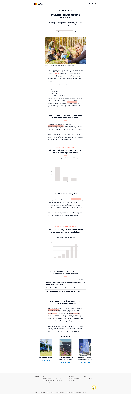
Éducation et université (47, 383)
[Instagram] (91, 378)
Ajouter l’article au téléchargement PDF (65, 31)
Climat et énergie (59, 380)
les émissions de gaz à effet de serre (55, 126)
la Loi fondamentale (52, 313)
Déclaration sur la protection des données (47, 392)
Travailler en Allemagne (47, 382)
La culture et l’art (72, 380)
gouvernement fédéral (72, 102)
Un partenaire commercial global (75, 378)
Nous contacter (58, 392)
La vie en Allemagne (72, 382)
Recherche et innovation (60, 376)
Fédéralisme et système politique (48, 380)
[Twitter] (87, 378)
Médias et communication (60, 382)
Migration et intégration (60, 383)
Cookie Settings (78, 392)
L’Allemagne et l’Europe (47, 378)
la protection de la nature (53, 310)
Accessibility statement (70, 392)
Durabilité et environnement (74, 376)
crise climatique (55, 73)
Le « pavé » (36, 392)
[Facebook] (84, 378)
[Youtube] (89, 378)
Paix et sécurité (58, 378)
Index (63, 392)
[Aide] (75, 31)
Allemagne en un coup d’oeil (47, 376)
